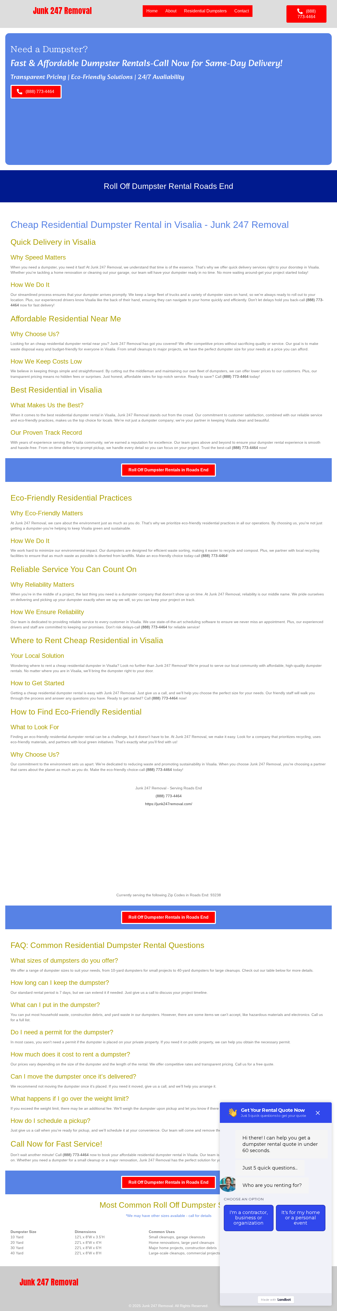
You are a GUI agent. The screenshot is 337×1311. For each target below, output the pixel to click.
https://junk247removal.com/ (168, 804)
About (170, 11)
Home (152, 11)
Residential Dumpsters (205, 11)
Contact (241, 11)
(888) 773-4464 (235, 376)
